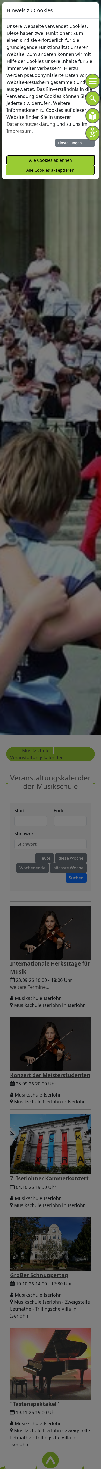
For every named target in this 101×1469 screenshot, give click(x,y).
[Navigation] (92, 81)
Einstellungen (70, 142)
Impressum (19, 131)
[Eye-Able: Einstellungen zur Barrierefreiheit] (92, 133)
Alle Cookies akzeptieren (50, 170)
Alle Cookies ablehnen (50, 160)
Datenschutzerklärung (30, 124)
